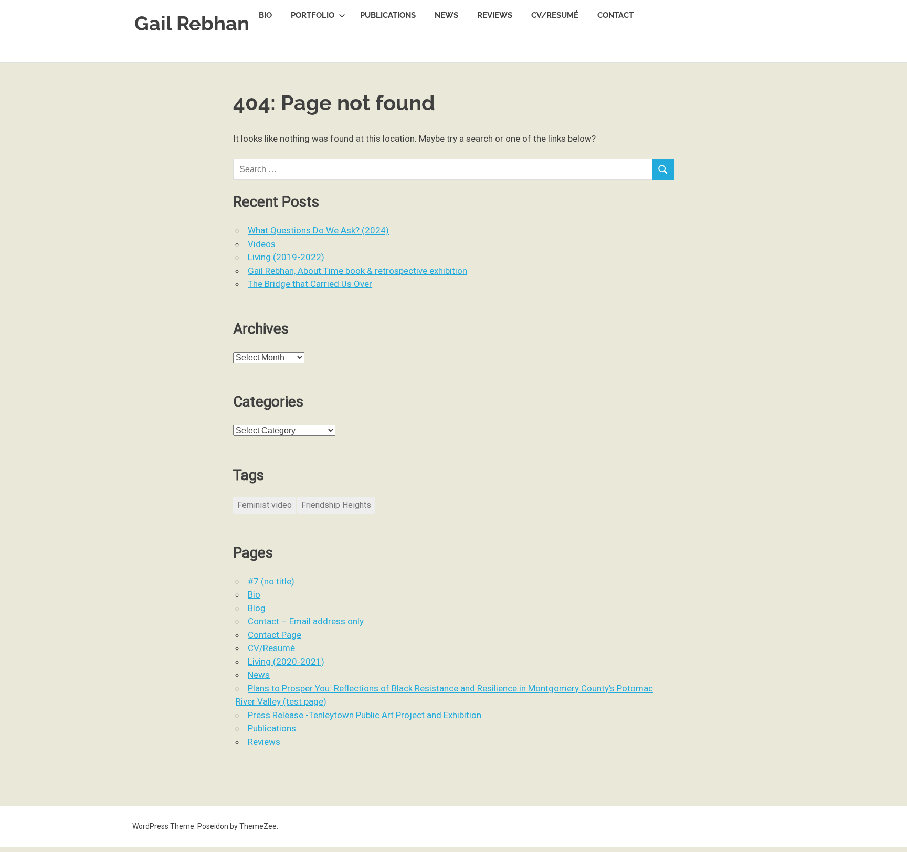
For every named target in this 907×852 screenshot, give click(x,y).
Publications (388, 15)
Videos (262, 244)
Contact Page (274, 635)
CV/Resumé (554, 15)
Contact (615, 15)
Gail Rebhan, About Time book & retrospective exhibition (357, 270)
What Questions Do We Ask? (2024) (318, 230)
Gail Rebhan (191, 23)
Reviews (494, 15)
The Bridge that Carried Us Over (310, 284)
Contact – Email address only (306, 621)
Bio (265, 15)
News (446, 15)
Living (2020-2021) (286, 661)
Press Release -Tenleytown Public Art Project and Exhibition (364, 715)
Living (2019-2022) (286, 257)
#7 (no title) (271, 581)
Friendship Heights (336, 505)
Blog (257, 608)
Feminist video (264, 505)
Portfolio (312, 15)
